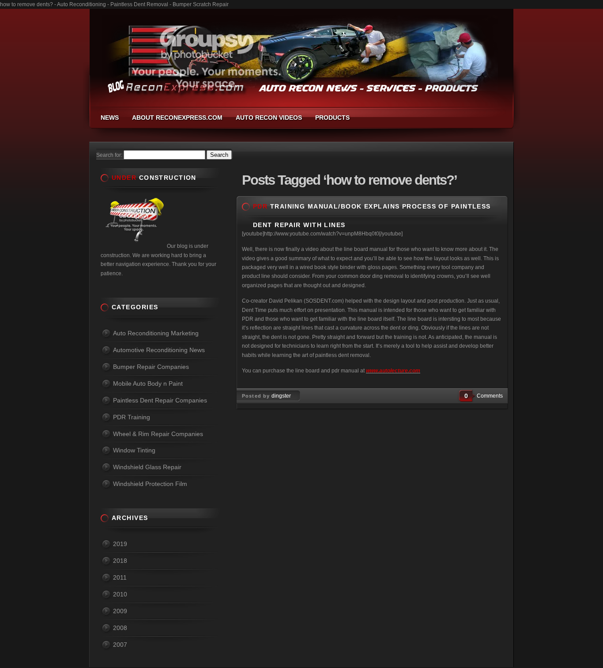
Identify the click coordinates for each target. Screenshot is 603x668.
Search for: (109, 155)
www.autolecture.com (393, 371)
